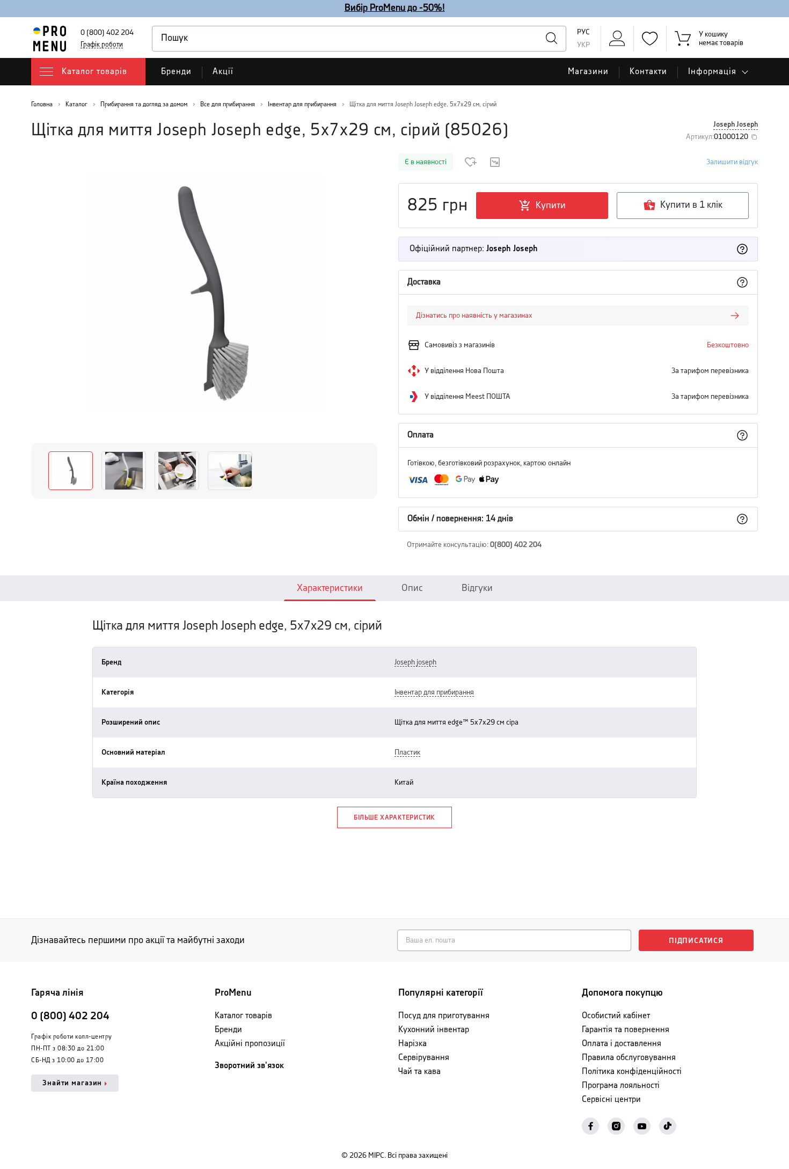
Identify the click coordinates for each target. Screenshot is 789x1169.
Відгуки (477, 588)
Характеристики (330, 588)
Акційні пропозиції (250, 1044)
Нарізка (412, 1044)
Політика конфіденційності (632, 1072)
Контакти (648, 72)
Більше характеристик (394, 818)
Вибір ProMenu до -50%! (395, 8)
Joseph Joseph (735, 124)
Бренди (176, 72)
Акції (223, 72)
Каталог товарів (243, 1016)
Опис (412, 588)
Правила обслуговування (629, 1058)
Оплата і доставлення (621, 1044)
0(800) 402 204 (516, 545)
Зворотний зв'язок (249, 1066)
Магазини (588, 72)
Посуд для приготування (444, 1016)
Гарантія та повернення (625, 1030)
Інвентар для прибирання (434, 692)
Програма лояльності (621, 1086)
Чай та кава (419, 1072)
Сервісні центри (611, 1099)
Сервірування (423, 1058)
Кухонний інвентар (433, 1030)
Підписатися (696, 941)
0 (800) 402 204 (107, 32)
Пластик (407, 752)
